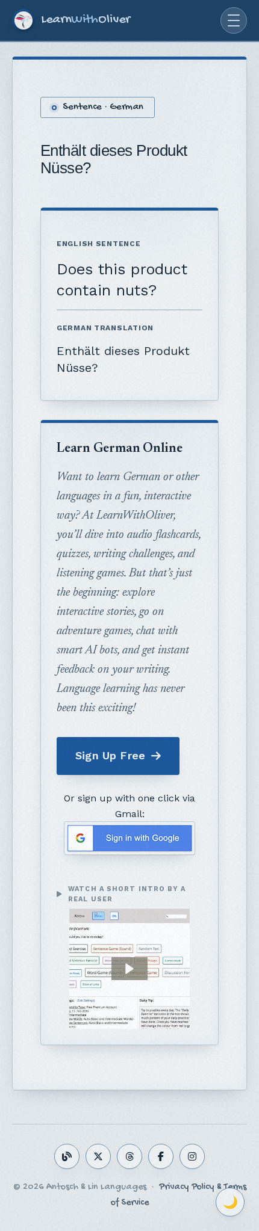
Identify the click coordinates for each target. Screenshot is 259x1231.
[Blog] (67, 1156)
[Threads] (129, 1156)
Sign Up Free (110, 755)
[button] (129, 968)
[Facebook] (160, 1156)
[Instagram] (192, 1156)
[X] (98, 1156)
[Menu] (233, 20)
